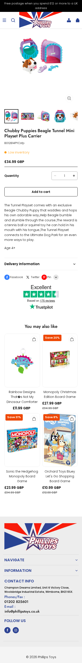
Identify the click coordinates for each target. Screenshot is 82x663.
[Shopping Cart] (77, 20)
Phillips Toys (47, 657)
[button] (4, 20)
